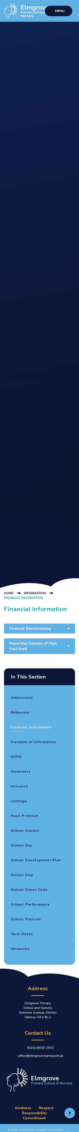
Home (8, 593)
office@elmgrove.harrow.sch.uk (40, 1055)
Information (35, 593)
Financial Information (23, 598)
